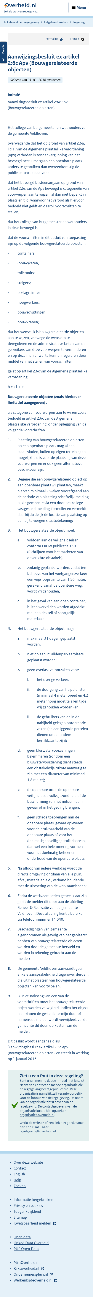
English (19, 1174)
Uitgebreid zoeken (56, 22)
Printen (74, 39)
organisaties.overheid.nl (37, 1115)
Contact (20, 1168)
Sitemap (20, 1217)
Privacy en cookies (28, 1205)
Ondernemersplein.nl (31, 1274)
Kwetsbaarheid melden (32, 1223)
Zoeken (20, 1185)
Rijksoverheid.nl (26, 1268)
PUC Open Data (26, 1248)
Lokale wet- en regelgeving (21, 22)
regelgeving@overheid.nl (38, 1131)
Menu (81, 7)
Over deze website (28, 1162)
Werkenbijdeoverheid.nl (33, 1280)
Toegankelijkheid (27, 1211)
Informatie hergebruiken (33, 1199)
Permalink (51, 39)
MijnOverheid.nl (26, 1262)
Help (17, 1180)
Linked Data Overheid (31, 1242)
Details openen (3, 52)
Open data (22, 1237)
